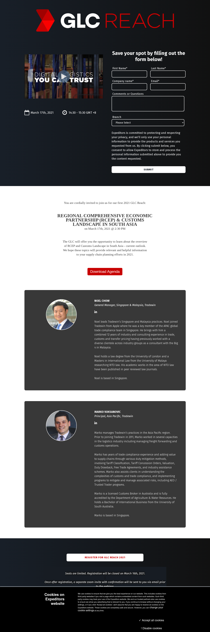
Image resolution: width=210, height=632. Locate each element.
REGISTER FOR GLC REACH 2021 (105, 557)
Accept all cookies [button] (152, 620)
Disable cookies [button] (152, 628)
